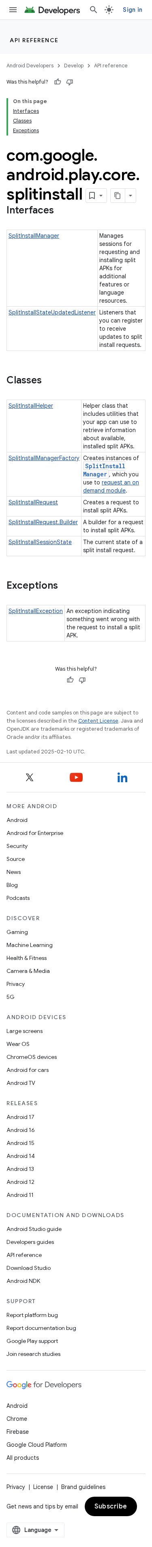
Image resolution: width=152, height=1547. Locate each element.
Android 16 (20, 1130)
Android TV (20, 1083)
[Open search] (93, 10)
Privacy (15, 984)
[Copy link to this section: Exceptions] (66, 586)
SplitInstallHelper (31, 405)
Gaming (17, 932)
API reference (34, 40)
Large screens (24, 1031)
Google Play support (32, 1341)
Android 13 (20, 1169)
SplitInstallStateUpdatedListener (52, 312)
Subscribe (110, 1506)
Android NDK (23, 1281)
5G (10, 996)
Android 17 (20, 1117)
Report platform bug (32, 1315)
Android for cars (27, 1070)
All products (22, 1457)
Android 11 (20, 1194)
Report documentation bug (41, 1328)
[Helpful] (57, 82)
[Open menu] (13, 9)
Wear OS (18, 1044)
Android (17, 820)
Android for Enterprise (34, 833)
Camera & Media (28, 971)
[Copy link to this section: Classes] (50, 381)
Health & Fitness (26, 958)
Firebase (17, 1431)
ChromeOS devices (31, 1057)
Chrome (16, 1418)
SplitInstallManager (34, 235)
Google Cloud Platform (36, 1444)
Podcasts (18, 898)
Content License (98, 720)
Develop (73, 65)
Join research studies (33, 1354)
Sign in (132, 9)
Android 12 (20, 1182)
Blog (12, 885)
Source (15, 859)
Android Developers (30, 65)
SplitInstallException (36, 611)
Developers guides (30, 1242)
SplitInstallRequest (33, 502)
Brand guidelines (83, 1487)
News (13, 872)
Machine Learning (29, 945)
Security (17, 846)
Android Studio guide (34, 1229)
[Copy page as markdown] (118, 195)
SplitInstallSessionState (40, 542)
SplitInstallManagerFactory (44, 458)
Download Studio (28, 1268)
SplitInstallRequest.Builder (43, 522)
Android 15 (20, 1143)
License (43, 1487)
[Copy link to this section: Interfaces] (62, 211)
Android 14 (20, 1156)
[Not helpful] (70, 82)
